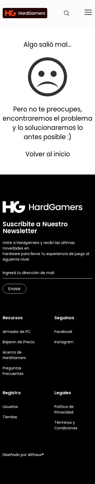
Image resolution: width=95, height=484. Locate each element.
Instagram (63, 342)
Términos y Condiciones (65, 425)
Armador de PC (17, 331)
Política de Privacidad (64, 409)
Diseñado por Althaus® (23, 454)
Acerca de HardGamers (14, 355)
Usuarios (10, 406)
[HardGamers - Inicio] (25, 13)
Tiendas (10, 417)
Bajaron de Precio (19, 342)
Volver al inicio (47, 154)
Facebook (63, 331)
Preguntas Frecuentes (13, 370)
